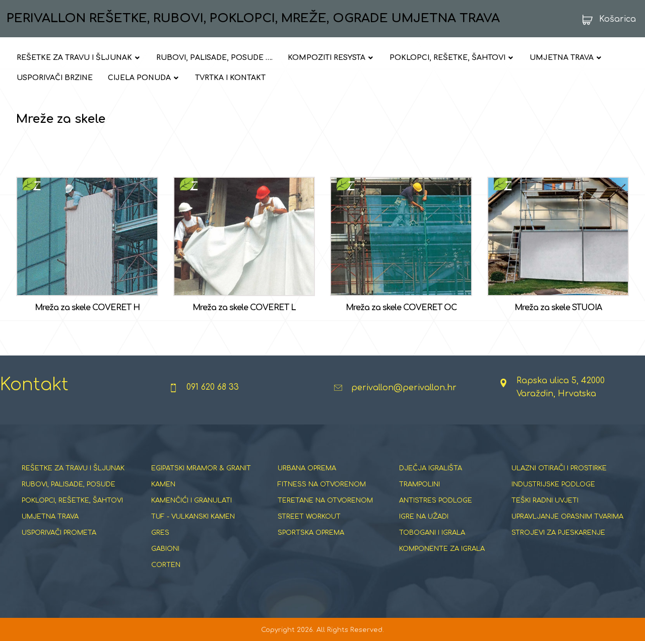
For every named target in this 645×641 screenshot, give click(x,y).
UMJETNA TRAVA (50, 516)
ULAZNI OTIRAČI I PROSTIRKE (559, 468)
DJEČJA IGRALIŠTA (430, 468)
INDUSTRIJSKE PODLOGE (553, 484)
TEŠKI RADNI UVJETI (544, 500)
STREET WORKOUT (309, 516)
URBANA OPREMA (307, 468)
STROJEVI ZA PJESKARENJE (558, 532)
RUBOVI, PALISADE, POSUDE (68, 484)
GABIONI (165, 548)
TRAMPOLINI (419, 484)
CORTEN (165, 564)
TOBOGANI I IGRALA (432, 532)
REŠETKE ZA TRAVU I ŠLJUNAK (73, 468)
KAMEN (163, 484)
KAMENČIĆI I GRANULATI (191, 500)
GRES (160, 532)
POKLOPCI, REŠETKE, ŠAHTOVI (72, 500)
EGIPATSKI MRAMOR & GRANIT (201, 468)
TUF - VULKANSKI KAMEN (193, 516)
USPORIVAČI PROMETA (59, 532)
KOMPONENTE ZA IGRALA (442, 548)
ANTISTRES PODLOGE (435, 500)
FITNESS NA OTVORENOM (322, 484)
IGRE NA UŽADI (423, 516)
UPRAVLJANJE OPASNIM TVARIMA (567, 516)
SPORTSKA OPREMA (311, 532)
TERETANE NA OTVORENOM (325, 500)
